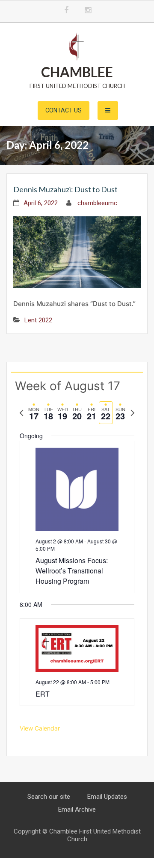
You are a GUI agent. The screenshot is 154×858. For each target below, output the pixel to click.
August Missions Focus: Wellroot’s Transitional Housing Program (72, 570)
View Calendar (40, 728)
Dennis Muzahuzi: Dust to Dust (65, 189)
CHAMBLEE (77, 72)
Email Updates (107, 796)
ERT (43, 694)
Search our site (48, 796)
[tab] (34, 412)
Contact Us (63, 110)
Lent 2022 (38, 320)
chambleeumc (97, 203)
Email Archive (77, 809)
